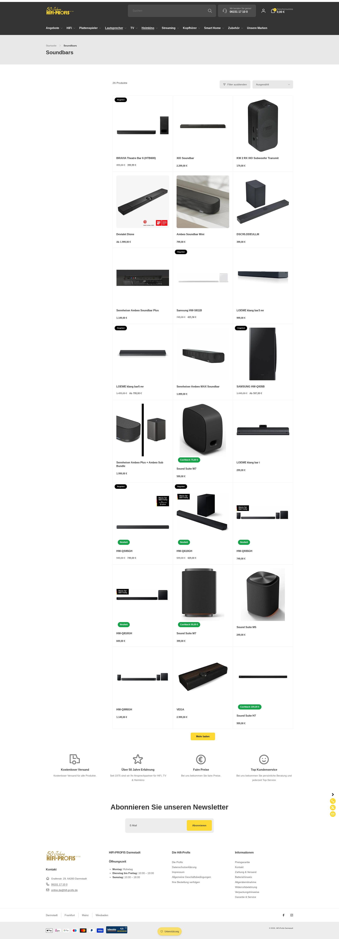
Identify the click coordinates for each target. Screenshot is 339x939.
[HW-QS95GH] (143, 532)
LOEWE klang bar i (248, 462)
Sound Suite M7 (186, 633)
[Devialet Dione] (143, 221)
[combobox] (172, 11)
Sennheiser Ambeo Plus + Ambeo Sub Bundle (139, 464)
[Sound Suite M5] (263, 614)
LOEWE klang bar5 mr (130, 386)
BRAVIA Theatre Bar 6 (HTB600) (136, 158)
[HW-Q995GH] (143, 697)
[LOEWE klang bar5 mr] (143, 374)
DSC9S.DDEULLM (248, 234)
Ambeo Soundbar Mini (190, 234)
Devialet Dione (125, 234)
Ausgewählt (262, 84)
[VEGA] (203, 697)
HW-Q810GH (124, 633)
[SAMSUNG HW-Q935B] (263, 374)
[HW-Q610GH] (203, 532)
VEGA (180, 709)
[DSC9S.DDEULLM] (263, 221)
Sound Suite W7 (186, 468)
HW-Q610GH (184, 550)
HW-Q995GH (124, 709)
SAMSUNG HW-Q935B (251, 386)
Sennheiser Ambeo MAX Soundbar (198, 386)
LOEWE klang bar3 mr (250, 310)
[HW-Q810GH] (143, 614)
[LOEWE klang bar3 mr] (263, 298)
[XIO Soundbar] (203, 145)
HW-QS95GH (124, 550)
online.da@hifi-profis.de (64, 890)
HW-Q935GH (244, 550)
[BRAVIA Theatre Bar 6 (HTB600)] (143, 145)
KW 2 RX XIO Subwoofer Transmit (258, 158)
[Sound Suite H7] (263, 697)
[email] (333, 814)
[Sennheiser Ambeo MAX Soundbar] (203, 374)
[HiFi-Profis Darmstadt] (63, 860)
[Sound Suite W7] (203, 450)
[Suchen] (209, 10)
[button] (282, 10)
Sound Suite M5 (246, 627)
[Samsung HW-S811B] (203, 298)
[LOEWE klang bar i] (263, 450)
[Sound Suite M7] (203, 614)
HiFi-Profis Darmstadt (284, 928)
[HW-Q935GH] (263, 532)
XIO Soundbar (185, 158)
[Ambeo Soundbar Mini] (203, 221)
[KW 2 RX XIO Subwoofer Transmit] (263, 145)
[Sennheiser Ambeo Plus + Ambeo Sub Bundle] (143, 450)
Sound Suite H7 (246, 715)
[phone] (333, 801)
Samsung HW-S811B (189, 310)
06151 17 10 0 (59, 884)
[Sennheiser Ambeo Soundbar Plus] (143, 298)
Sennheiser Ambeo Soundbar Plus (137, 310)
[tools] (333, 807)
